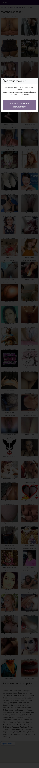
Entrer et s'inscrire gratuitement (19, 105)
